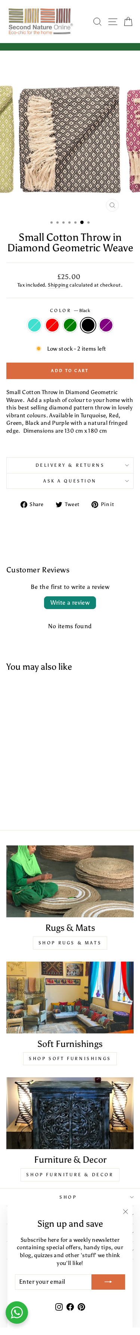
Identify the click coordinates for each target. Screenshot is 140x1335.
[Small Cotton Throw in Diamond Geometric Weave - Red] (22, 805)
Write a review (70, 602)
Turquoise (34, 325)
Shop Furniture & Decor (69, 1174)
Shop (68, 1197)
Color (70, 310)
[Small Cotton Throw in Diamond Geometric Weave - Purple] (47, 805)
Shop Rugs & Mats (70, 942)
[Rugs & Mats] (70, 881)
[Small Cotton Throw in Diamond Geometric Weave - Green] (30, 805)
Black (88, 325)
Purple (106, 325)
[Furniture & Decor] (70, 1113)
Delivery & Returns (70, 465)
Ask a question (69, 481)
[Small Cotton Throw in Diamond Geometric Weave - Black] (39, 805)
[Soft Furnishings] (70, 997)
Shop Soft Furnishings (70, 1058)
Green (70, 325)
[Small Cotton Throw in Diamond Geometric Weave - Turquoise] (13, 805)
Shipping (58, 285)
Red (52, 325)
